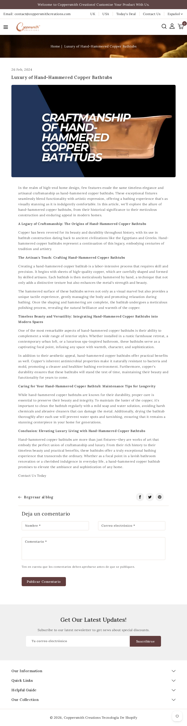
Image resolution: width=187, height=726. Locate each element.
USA (105, 14)
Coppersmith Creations (82, 718)
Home (55, 46)
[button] (5, 28)
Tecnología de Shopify (119, 718)
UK (92, 14)
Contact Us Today (32, 476)
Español (174, 14)
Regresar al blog (38, 497)
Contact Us (152, 14)
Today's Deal (126, 14)
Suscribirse (145, 641)
